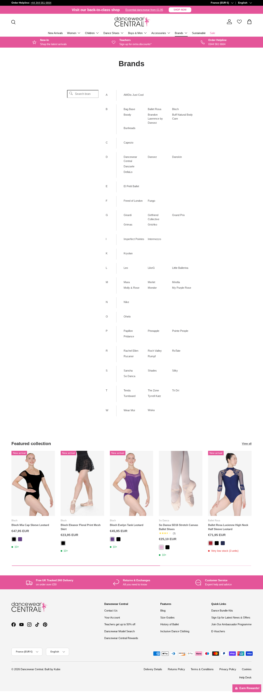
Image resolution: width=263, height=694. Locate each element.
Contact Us (111, 610)
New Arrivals (55, 33)
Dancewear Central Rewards (121, 638)
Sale (212, 33)
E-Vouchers (218, 631)
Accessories (158, 33)
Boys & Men (135, 33)
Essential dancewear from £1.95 (144, 9)
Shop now (180, 9)
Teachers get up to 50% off (119, 624)
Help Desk (245, 677)
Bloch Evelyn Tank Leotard (126, 524)
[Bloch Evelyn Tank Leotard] (131, 483)
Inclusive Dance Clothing (174, 631)
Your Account (112, 617)
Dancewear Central (32, 669)
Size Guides (167, 617)
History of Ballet (169, 624)
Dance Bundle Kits (222, 610)
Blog (162, 610)
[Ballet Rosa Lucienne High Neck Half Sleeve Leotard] (230, 483)
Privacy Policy (227, 669)
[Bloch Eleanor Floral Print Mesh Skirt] (82, 483)
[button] (249, 22)
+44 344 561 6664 (41, 2)
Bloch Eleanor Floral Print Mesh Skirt (81, 527)
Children (90, 33)
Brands (179, 33)
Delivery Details (153, 669)
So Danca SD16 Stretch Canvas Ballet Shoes (178, 527)
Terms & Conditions (202, 669)
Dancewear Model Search (119, 631)
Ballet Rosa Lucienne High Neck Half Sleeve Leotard (228, 527)
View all (247, 443)
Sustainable (199, 33)
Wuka (151, 410)
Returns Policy (176, 669)
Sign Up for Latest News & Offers (230, 617)
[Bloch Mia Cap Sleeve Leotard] (33, 483)
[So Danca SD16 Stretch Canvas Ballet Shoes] (180, 483)
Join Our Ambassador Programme (231, 624)
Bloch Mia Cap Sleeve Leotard (30, 524)
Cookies (247, 669)
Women (71, 33)
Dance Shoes (111, 33)
